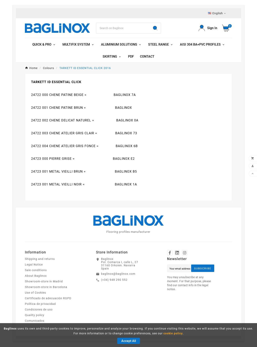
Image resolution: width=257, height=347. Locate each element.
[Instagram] (184, 252)
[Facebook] (169, 252)
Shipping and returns (40, 259)
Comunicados (34, 320)
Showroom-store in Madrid (44, 281)
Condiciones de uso (39, 309)
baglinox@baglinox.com (118, 273)
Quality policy (34, 315)
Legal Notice (34, 264)
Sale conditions (36, 270)
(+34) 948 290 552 (114, 279)
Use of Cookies (35, 292)
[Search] (155, 28)
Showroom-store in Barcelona (46, 287)
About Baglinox (36, 275)
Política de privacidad (40, 303)
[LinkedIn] (177, 252)
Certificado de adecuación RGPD (48, 298)
